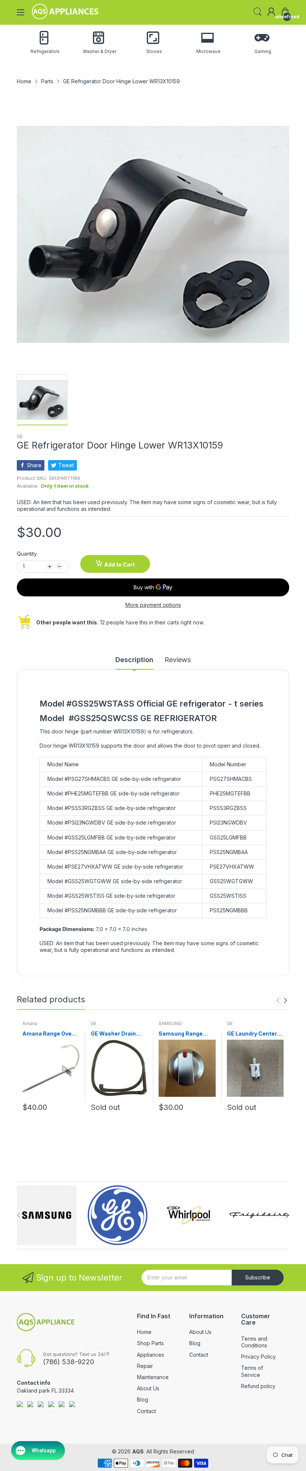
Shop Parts (150, 1343)
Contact (146, 1411)
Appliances (150, 1354)
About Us (148, 1388)
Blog (142, 1399)
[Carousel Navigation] (281, 1000)
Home (144, 1332)
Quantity (27, 553)
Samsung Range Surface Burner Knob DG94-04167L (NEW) (187, 1033)
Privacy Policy (258, 1356)
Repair (145, 1366)
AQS (138, 1451)
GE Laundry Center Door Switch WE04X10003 (252, 1033)
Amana (29, 1023)
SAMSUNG (170, 1023)
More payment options (153, 605)
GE (20, 436)
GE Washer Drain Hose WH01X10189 (116, 1033)
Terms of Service (252, 1371)
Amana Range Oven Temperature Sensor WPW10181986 (50, 1033)
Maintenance (153, 1377)
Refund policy (258, 1386)
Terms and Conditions (254, 1342)
